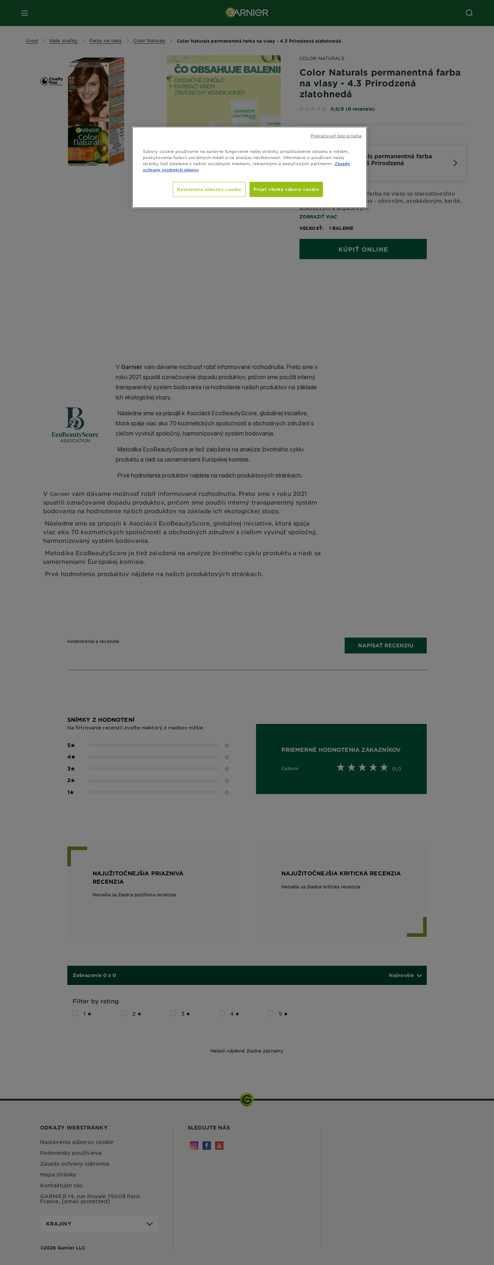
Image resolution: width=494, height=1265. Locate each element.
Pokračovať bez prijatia (336, 135)
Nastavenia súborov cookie (209, 189)
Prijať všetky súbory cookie (286, 189)
